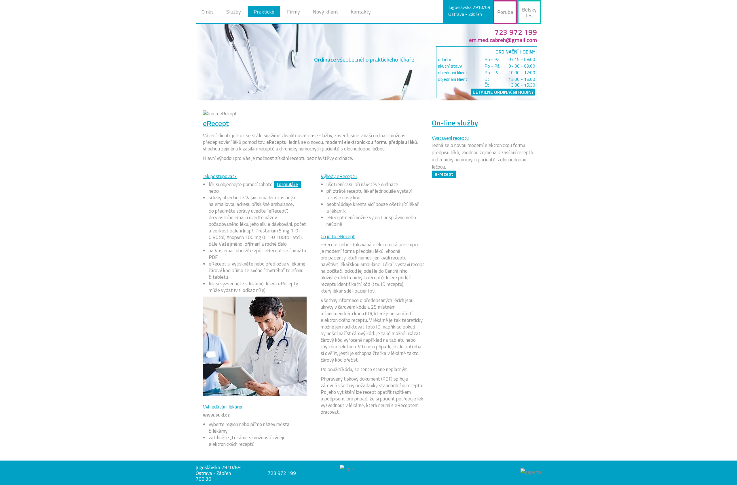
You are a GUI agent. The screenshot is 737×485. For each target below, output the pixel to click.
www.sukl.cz (216, 415)
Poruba (505, 12)
